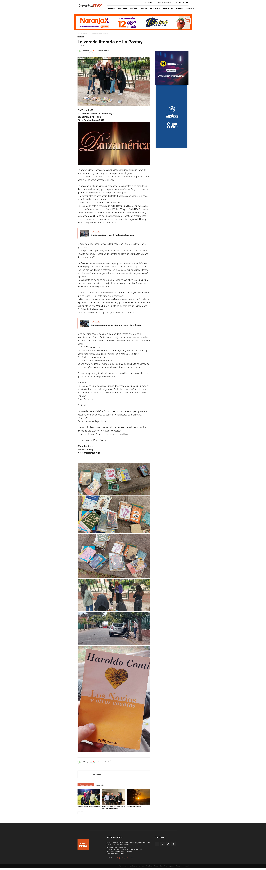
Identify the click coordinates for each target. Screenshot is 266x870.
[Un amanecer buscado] (138, 797)
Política (133, 8)
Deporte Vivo (155, 8)
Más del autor (99, 785)
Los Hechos (122, 8)
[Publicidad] (133, 22)
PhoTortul (85, 33)
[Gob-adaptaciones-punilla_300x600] (171, 147)
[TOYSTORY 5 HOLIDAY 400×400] (171, 84)
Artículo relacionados (86, 785)
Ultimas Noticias (123, 866)
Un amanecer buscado (134, 806)
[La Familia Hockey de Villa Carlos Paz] (89, 797)
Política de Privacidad (182, 866)
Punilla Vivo (168, 8)
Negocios (179, 8)
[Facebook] (176, 2)
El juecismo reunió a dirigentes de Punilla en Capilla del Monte (112, 235)
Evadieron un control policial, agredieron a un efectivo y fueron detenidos (116, 325)
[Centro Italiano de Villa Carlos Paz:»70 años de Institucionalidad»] (113, 797)
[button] (191, 10)
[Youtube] (186, 2)
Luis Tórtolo (83, 46)
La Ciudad (111, 8)
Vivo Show (143, 8)
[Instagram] (180, 2)
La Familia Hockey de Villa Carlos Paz (89, 806)
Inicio (79, 33)
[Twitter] (183, 2)
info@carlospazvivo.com (124, 858)
